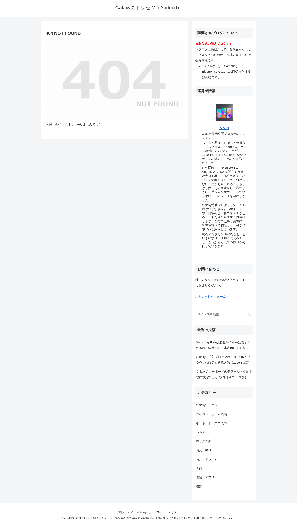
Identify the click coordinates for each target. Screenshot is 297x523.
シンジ (224, 128)
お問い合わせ (143, 512)
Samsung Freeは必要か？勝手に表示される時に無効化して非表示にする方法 (223, 345)
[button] (249, 314)
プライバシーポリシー (167, 512)
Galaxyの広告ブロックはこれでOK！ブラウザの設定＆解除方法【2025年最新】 (224, 359)
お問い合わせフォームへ (212, 296)
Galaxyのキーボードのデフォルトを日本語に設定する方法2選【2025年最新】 (224, 374)
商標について (125, 512)
